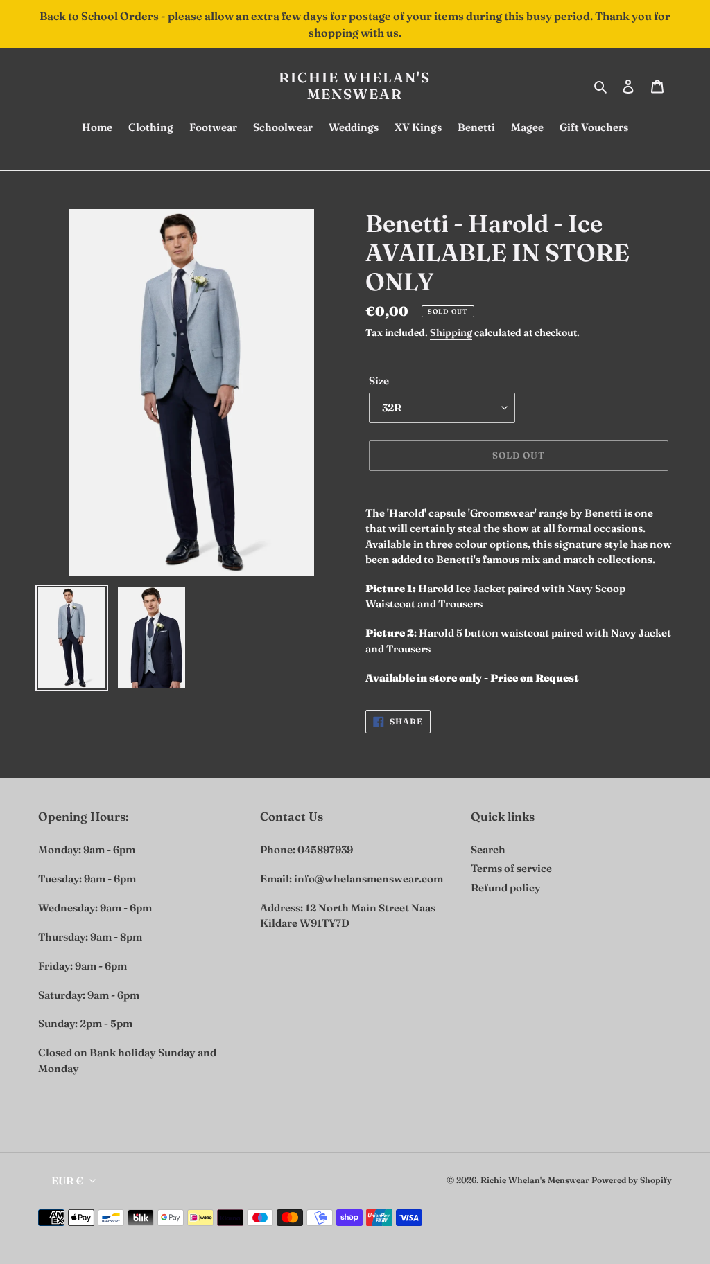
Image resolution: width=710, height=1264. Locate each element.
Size (379, 380)
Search (488, 849)
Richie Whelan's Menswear (355, 86)
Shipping (451, 332)
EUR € (67, 1180)
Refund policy (506, 887)
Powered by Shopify (631, 1180)
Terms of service (511, 868)
